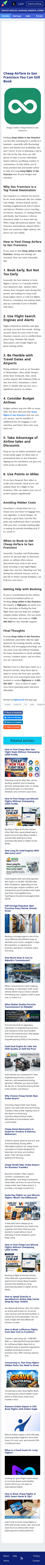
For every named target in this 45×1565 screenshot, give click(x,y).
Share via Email (13, 727)
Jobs (28, 16)
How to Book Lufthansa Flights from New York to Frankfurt (21, 1330)
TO (25, 704)
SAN (32, 704)
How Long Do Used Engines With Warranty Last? (22, 852)
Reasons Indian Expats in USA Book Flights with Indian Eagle (21, 1407)
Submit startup (35, 4)
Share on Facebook (14, 712)
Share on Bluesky (14, 717)
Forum (39, 16)
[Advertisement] (22, 47)
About (6, 1556)
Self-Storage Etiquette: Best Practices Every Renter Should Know (20, 908)
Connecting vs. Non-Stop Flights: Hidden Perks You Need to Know (22, 1364)
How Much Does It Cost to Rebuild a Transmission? (18, 959)
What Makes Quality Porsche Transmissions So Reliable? (20, 1005)
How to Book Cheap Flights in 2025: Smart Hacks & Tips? (20, 1495)
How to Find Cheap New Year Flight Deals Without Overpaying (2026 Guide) (22, 752)
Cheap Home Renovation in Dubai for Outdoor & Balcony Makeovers (20, 1131)
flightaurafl (18, 699)
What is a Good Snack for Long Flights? (21, 1451)
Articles (5, 16)
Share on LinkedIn (14, 722)
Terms (6, 1560)
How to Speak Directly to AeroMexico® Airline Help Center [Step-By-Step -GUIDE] (22, 1299)
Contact (36, 1560)
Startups (17, 16)
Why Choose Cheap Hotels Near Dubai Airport (21, 1097)
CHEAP (7, 704)
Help (15, 1556)
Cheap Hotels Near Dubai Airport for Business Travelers (22, 1166)
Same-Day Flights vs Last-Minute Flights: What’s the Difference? (22, 1196)
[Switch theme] (14, 4)
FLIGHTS (17, 704)
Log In (21, 4)
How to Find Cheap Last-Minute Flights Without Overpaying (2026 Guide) (21, 801)
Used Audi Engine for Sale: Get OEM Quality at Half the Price (21, 1047)
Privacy (36, 1556)
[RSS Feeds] (22, 1558)
